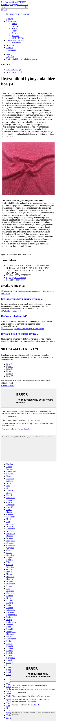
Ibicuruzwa (11, 21)
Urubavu (15, 26)
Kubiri (14, 23)
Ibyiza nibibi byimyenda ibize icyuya (21, 59)
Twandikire (11, 50)
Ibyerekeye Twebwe (14, 40)
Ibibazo (9, 47)
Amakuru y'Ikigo (13, 70)
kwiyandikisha (7, 360)
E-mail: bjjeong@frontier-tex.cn (14, 4)
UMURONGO (18, 38)
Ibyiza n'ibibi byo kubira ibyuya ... (20, 333)
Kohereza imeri (7, 385)
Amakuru (10, 45)
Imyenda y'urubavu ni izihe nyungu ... (22, 298)
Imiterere (15, 35)
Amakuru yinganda (14, 72)
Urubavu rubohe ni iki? (14, 316)
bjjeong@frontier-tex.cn (16, 277)
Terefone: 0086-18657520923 (13, 2)
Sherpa (14, 28)
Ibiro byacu (16, 43)
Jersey (14, 31)
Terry (14, 33)
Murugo (9, 19)
